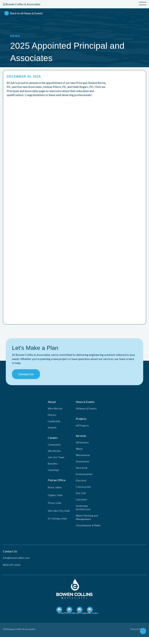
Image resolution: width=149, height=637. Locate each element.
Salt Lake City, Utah (59, 510)
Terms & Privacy (138, 629)
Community (54, 444)
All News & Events (86, 408)
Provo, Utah (54, 502)
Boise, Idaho (55, 487)
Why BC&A (54, 450)
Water (79, 448)
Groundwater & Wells (88, 525)
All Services (82, 442)
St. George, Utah (57, 518)
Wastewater (83, 455)
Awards (52, 427)
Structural (81, 467)
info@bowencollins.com (16, 557)
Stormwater (82, 461)
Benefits (53, 463)
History (52, 414)
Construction (83, 486)
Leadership (54, 421)
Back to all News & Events (26, 13)
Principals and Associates (22, 91)
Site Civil (81, 493)
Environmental (84, 474)
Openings (53, 469)
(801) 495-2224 (11, 564)
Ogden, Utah (55, 495)
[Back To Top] (143, 631)
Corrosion (81, 499)
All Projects (82, 425)
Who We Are (55, 408)
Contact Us (26, 374)
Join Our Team (56, 457)
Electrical (81, 480)
